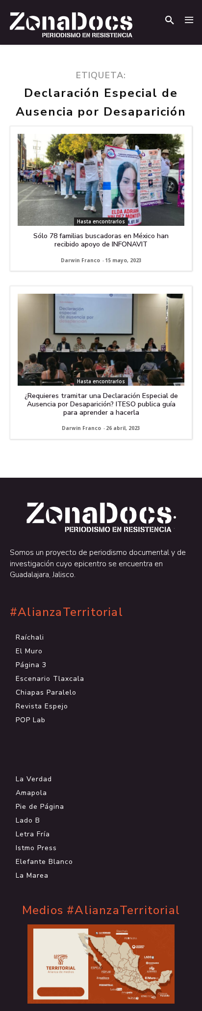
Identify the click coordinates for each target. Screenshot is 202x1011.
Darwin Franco (80, 260)
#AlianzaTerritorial (66, 612)
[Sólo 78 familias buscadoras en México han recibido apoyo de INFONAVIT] (101, 180)
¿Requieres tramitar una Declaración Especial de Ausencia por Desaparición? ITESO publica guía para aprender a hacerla (101, 404)
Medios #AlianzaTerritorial (101, 910)
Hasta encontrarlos (101, 221)
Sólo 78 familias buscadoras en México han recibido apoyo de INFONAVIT (101, 240)
